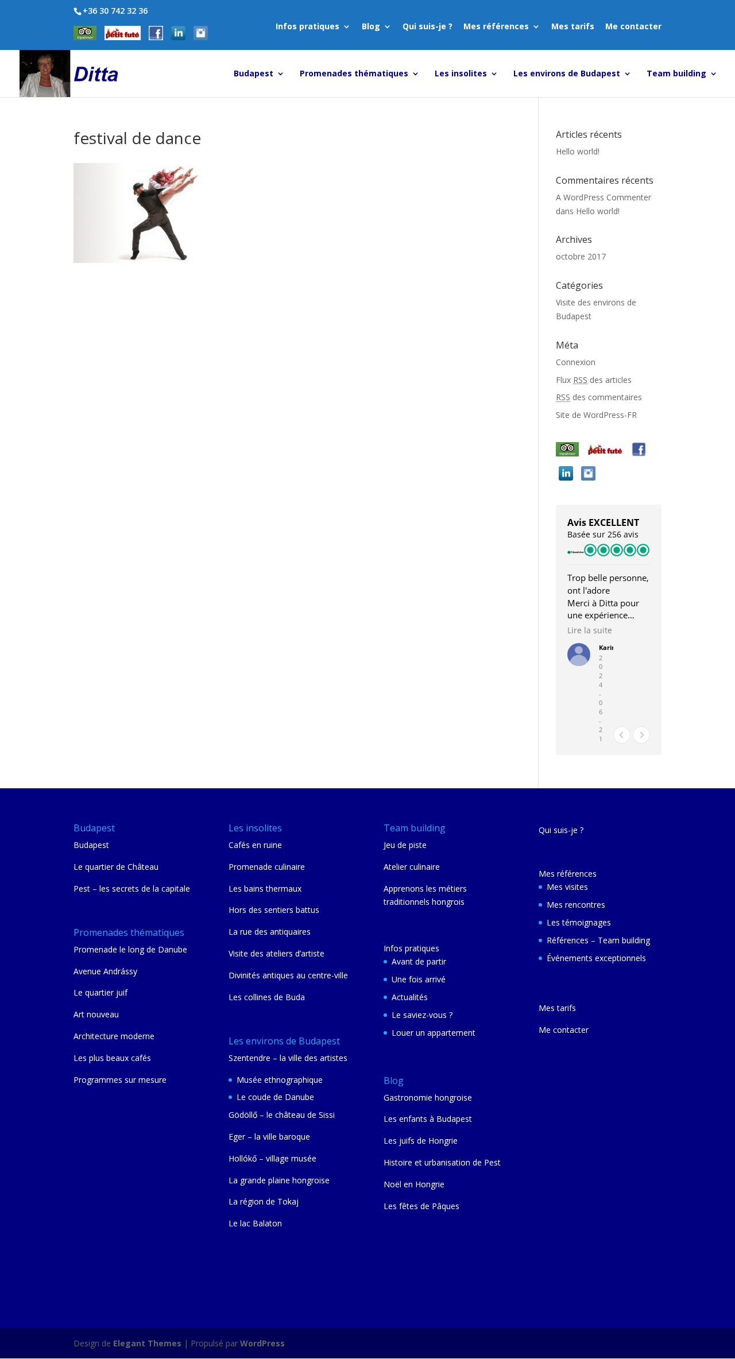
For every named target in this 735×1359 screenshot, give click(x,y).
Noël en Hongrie (414, 1184)
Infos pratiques (307, 27)
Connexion (575, 362)
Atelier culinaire (412, 866)
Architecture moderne (114, 1036)
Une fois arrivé (419, 979)
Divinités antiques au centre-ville (288, 975)
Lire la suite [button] (589, 630)
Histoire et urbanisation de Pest (442, 1162)
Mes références (496, 27)
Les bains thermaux (265, 888)
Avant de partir (419, 961)
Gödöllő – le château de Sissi (282, 1114)
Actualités (410, 997)
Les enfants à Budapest (428, 1118)
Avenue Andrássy (105, 971)
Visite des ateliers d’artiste (276, 953)
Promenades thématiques (354, 74)
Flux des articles (594, 379)
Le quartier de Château (116, 866)
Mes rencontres (576, 904)
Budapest (253, 74)
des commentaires (599, 397)
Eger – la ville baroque (269, 1136)
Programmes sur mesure (120, 1079)
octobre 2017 (581, 256)
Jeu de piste (405, 844)
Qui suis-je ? (427, 27)
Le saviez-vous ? (422, 1014)
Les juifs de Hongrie (421, 1140)
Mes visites (567, 886)
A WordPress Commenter (603, 197)
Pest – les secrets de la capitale (132, 888)
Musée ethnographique (280, 1079)
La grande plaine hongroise (279, 1180)
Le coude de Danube (275, 1096)
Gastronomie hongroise (428, 1097)
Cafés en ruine (255, 844)
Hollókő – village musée (272, 1158)
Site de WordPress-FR (596, 414)
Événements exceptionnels (596, 958)
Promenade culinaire (267, 866)
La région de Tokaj (264, 1201)
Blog (371, 27)
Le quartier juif (100, 992)
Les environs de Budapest (566, 74)
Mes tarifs (572, 27)
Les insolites (461, 74)
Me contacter (633, 27)
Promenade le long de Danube (130, 949)
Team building (676, 74)
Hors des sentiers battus (274, 909)
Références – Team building (598, 940)
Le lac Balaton (255, 1223)
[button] (641, 735)
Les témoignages (579, 922)
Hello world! (577, 151)
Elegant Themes (147, 1343)
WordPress (262, 1343)
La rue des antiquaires (270, 931)
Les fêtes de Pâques (421, 1206)
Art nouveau (96, 1014)
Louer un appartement (433, 1032)
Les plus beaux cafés (112, 1057)
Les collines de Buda (267, 997)
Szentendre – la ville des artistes (288, 1057)
